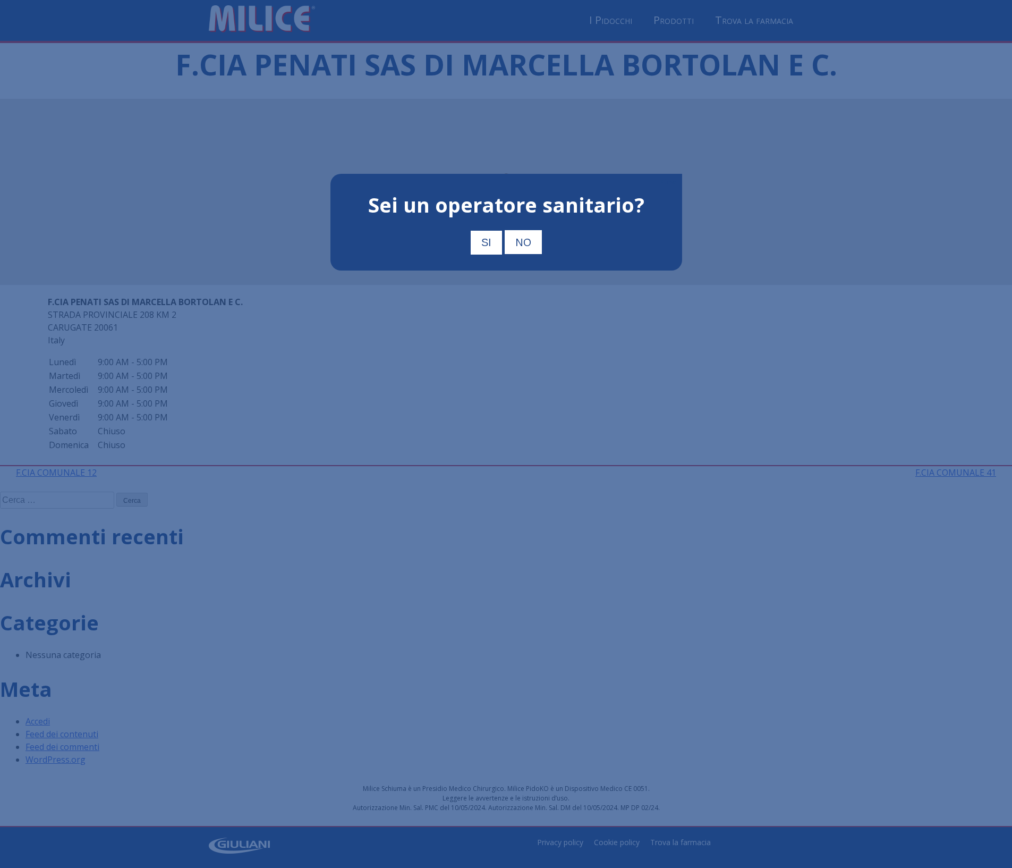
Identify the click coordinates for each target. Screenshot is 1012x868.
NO (523, 242)
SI (486, 242)
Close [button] (668, 182)
